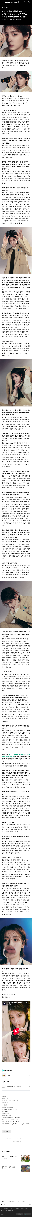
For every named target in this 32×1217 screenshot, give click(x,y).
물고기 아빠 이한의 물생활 (8, 1167)
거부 (2, 1214)
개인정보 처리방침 (11, 1201)
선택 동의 (20, 1214)
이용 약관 (4, 1201)
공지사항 (23, 1201)
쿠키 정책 (18, 1201)
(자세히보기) (11, 1210)
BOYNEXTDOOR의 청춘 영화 (9, 1157)
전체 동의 (27, 1214)
